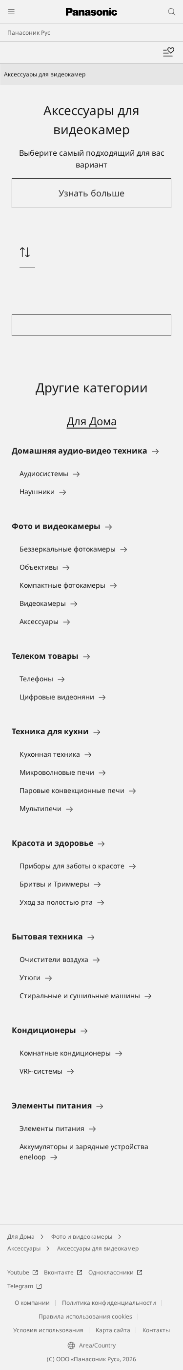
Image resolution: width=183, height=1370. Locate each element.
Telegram (20, 1286)
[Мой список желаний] (168, 52)
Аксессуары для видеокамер (98, 1248)
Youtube (18, 1272)
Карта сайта (113, 1330)
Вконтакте (59, 1272)
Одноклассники (111, 1272)
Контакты (156, 1330)
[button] (91, 193)
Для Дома (92, 420)
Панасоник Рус (28, 32)
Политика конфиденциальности (109, 1302)
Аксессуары (24, 1248)
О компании (32, 1302)
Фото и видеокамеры (81, 1236)
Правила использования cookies (85, 1316)
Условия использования (48, 1330)
